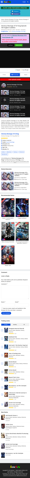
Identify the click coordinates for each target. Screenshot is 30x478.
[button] (15, 14)
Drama (17, 363)
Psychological (9, 427)
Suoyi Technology (10, 142)
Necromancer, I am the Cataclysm (17, 385)
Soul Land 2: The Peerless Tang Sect (18, 345)
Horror (22, 426)
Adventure (9, 152)
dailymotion (19, 45)
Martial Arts (4, 154)
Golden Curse (9, 424)
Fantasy (15, 152)
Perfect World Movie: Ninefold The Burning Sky (17, 434)
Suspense (14, 427)
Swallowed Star (13, 337)
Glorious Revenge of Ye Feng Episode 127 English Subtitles (21, 174)
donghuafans (4, 31)
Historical (21, 152)
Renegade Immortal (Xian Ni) (16, 328)
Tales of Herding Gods (15, 353)
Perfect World (12, 370)
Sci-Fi (12, 340)
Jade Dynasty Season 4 (12, 415)
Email (17, 302)
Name (3, 302)
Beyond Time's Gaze (14, 377)
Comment (4, 284)
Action (3, 152)
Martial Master (13, 362)
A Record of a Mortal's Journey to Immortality (18, 393)
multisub (10, 45)
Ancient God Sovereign (15, 402)
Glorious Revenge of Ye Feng (18, 31)
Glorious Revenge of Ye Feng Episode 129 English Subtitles (21, 184)
